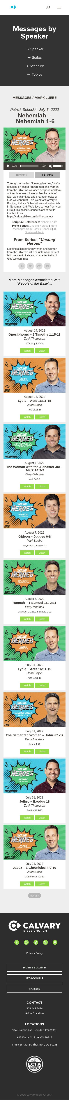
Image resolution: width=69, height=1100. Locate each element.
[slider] (29, 166)
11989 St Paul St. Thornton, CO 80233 (34, 1044)
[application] (34, 166)
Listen (49, 175)
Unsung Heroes (38, 225)
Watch (23, 175)
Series (37, 57)
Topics (37, 74)
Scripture (37, 66)
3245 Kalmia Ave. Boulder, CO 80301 (34, 1030)
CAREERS (34, 988)
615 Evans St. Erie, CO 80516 (34, 1037)
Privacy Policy (34, 953)
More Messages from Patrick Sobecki (35, 227)
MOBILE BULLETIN (34, 967)
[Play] (8, 166)
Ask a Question (34, 1013)
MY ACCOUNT (34, 978)
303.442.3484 (34, 1008)
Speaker (36, 49)
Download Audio (34, 232)
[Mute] (50, 166)
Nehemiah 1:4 (49, 221)
